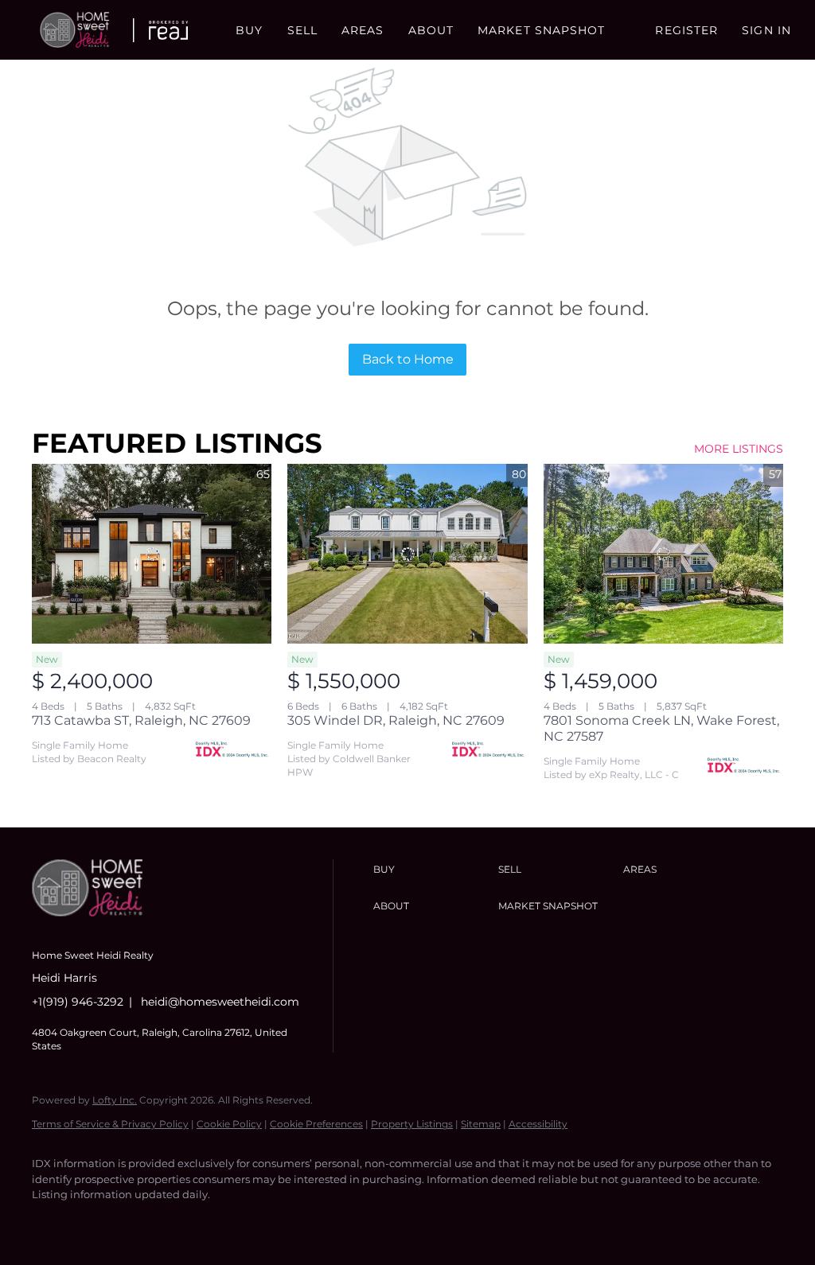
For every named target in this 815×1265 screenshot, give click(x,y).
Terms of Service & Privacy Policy (110, 1124)
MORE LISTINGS (738, 449)
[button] (74, 30)
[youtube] (189, 1222)
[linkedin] (97, 1222)
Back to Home (408, 359)
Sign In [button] (766, 30)
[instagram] (143, 1222)
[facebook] (51, 1222)
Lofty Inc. (114, 1100)
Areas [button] (362, 30)
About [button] (431, 30)
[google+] (235, 1222)
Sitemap (481, 1124)
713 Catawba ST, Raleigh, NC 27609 (141, 720)
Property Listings (412, 1124)
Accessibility (538, 1124)
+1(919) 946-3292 (77, 1001)
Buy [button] (249, 30)
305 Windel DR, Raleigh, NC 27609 (396, 720)
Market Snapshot (542, 30)
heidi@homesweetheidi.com (220, 1001)
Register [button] (686, 30)
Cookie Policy (229, 1124)
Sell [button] (302, 30)
